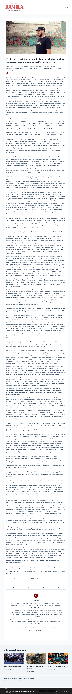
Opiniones (49, 7)
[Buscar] (65, 7)
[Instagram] (67, 7)
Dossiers (63, 7)
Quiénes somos (30, 7)
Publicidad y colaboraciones (19, 678)
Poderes (38, 7)
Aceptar (42, 690)
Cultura (43, 7)
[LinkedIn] (58, 588)
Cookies (18, 680)
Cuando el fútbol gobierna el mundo (58, 666)
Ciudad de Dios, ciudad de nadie (12, 666)
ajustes (9, 692)
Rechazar (51, 690)
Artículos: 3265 (36, 634)
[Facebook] (13, 588)
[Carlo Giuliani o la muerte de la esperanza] (36, 658)
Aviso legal (31, 678)
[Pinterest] (43, 588)
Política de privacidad (9, 680)
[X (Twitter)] (28, 588)
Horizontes (56, 7)
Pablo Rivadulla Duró (19, 78)
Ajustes (60, 690)
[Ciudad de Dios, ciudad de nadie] (14, 658)
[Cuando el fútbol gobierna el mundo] (58, 658)
